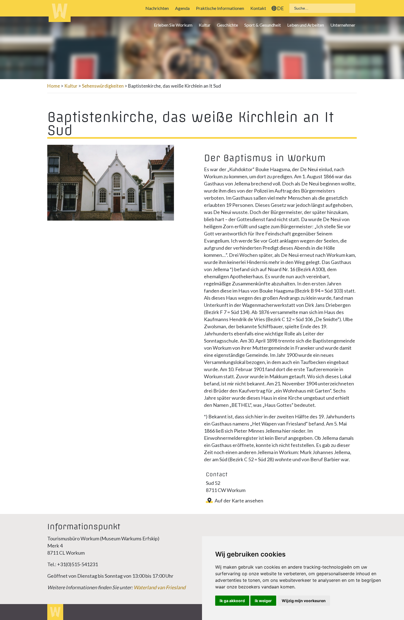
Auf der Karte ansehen (239, 500)
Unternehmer (342, 24)
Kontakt (258, 8)
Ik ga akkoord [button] (232, 600)
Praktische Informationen (220, 8)
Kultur (205, 24)
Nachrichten (157, 8)
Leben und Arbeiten (305, 24)
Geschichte (227, 24)
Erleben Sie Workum (173, 24)
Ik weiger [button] (263, 600)
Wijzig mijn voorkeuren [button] (304, 600)
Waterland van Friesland (160, 587)
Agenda (182, 8)
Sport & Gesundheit (262, 24)
